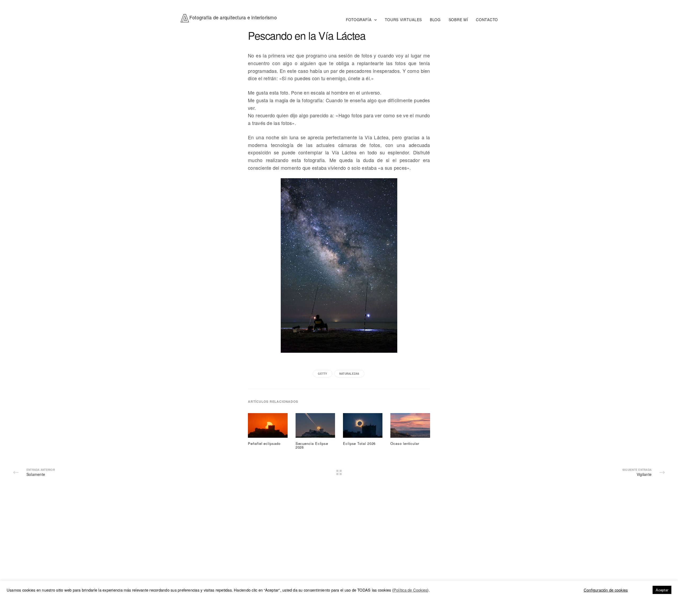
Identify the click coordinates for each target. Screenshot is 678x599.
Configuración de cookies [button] (606, 590)
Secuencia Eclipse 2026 (312, 445)
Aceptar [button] (662, 589)
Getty (322, 374)
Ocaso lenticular (404, 443)
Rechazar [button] (640, 590)
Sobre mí (458, 19)
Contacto (487, 19)
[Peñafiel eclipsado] (267, 427)
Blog (435, 19)
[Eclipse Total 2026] (362, 427)
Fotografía (359, 19)
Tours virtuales (403, 19)
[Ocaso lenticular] (410, 427)
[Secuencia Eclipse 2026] (315, 427)
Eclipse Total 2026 (359, 443)
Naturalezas (349, 374)
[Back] (339, 472)
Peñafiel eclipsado (264, 443)
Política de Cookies (410, 590)
